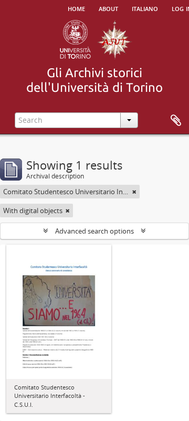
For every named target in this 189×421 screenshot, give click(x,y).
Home (76, 8)
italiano (145, 8)
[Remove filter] (134, 191)
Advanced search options (94, 231)
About (108, 8)
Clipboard (176, 121)
